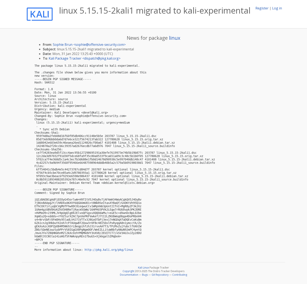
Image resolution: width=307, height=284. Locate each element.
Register (262, 8)
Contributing (179, 274)
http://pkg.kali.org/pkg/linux (109, 249)
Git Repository (160, 274)
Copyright (128, 271)
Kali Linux (143, 267)
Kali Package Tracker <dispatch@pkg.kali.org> (85, 58)
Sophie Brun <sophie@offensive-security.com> (89, 44)
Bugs (145, 274)
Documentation (129, 274)
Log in (277, 8)
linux (174, 37)
